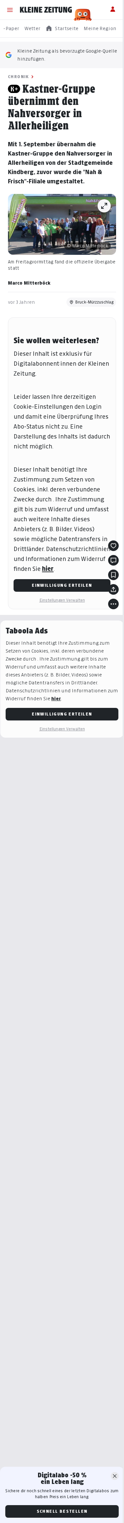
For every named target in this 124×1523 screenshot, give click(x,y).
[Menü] (10, 10)
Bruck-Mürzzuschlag (94, 302)
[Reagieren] (113, 545)
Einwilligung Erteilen (62, 585)
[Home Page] (46, 10)
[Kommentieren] (113, 560)
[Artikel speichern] (113, 575)
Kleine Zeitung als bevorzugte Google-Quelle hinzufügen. (67, 54)
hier (48, 569)
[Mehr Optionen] (113, 604)
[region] (62, 28)
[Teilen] (113, 589)
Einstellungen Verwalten (62, 600)
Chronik (18, 76)
